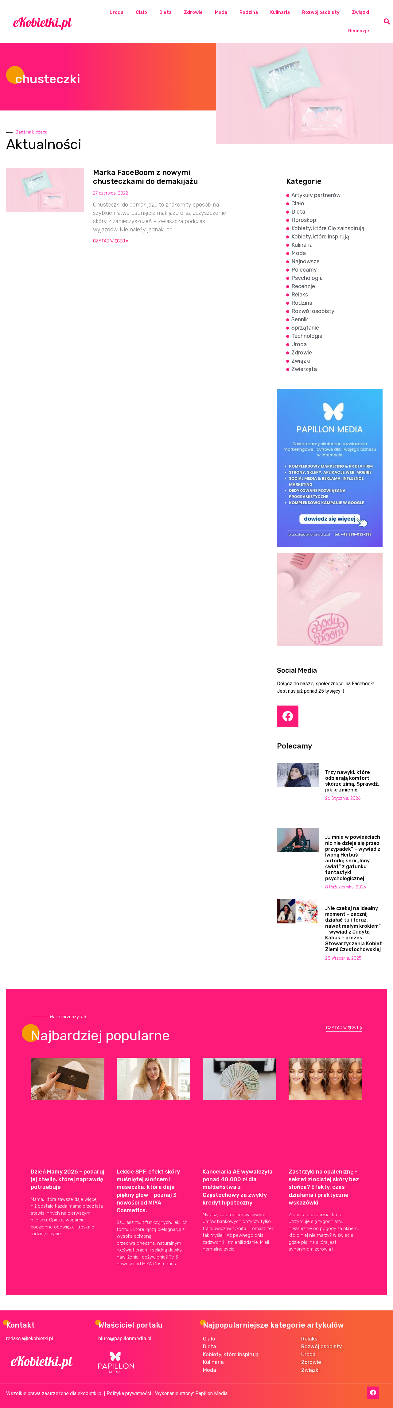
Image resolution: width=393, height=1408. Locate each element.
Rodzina (248, 12)
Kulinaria (280, 12)
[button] (387, 21)
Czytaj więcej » (111, 241)
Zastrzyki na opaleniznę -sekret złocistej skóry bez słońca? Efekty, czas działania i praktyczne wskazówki (324, 1187)
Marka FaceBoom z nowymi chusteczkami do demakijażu (146, 177)
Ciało (141, 12)
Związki (360, 12)
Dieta (165, 12)
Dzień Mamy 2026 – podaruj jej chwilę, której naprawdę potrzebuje (67, 1179)
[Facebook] (287, 716)
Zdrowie (193, 12)
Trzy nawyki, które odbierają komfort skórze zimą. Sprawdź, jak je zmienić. (352, 781)
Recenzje (358, 30)
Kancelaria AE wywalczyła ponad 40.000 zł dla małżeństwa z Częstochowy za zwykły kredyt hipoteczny (238, 1187)
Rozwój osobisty (321, 12)
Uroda (116, 12)
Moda (221, 12)
